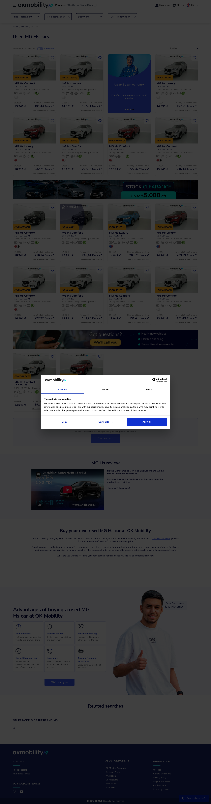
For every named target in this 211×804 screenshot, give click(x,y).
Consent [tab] (62, 389)
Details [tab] (105, 389)
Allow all (147, 422)
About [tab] (148, 389)
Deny (64, 422)
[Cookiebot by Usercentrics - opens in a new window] (154, 380)
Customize (103, 422)
